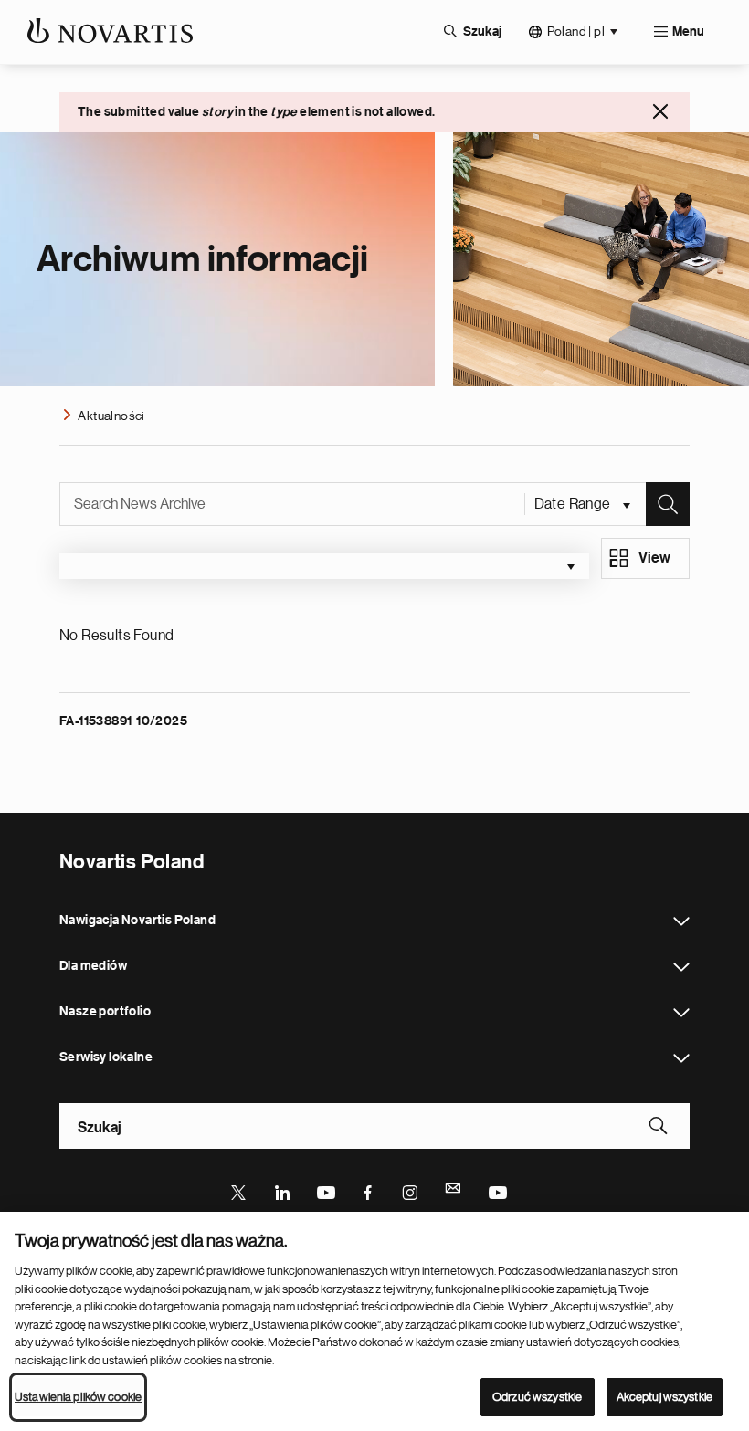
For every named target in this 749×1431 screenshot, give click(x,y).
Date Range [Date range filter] (574, 504)
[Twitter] (239, 1190)
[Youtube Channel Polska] (497, 1190)
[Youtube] (325, 1190)
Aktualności (111, 415)
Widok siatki (654, 560)
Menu (688, 32)
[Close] (660, 111)
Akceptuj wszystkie (664, 1397)
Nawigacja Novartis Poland (681, 921)
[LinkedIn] (282, 1190)
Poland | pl (576, 31)
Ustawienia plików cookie (78, 1397)
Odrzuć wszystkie (537, 1397)
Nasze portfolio (681, 1013)
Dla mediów (681, 967)
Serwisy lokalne (681, 1058)
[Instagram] (411, 1190)
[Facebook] (368, 1190)
